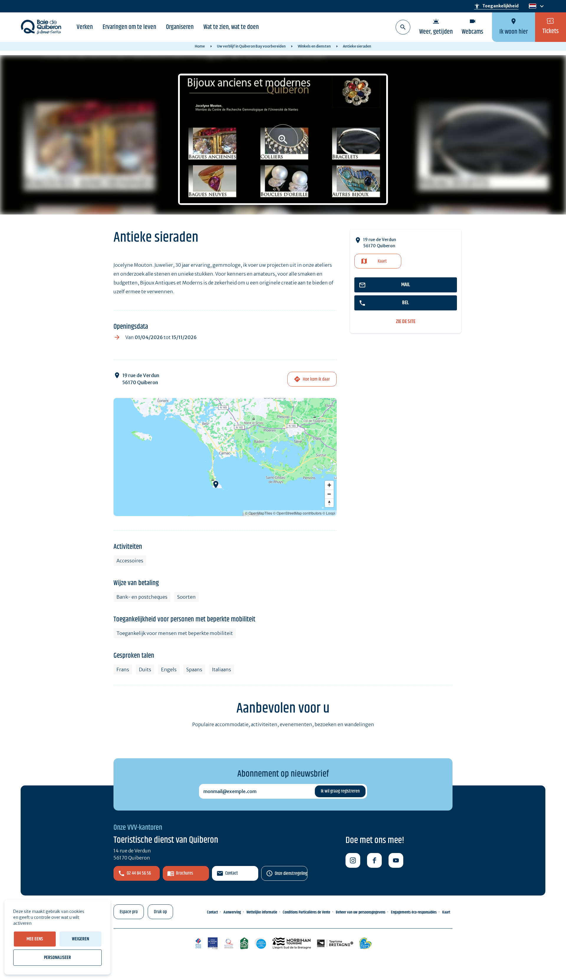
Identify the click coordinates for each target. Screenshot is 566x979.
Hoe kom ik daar (316, 379)
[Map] (225, 457)
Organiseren (180, 27)
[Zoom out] (329, 494)
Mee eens (35, 939)
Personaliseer (57, 957)
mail (405, 285)
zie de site (405, 322)
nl (531, 6)
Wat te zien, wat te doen (231, 27)
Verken (85, 27)
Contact (231, 873)
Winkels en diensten (314, 46)
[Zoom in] (329, 485)
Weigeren (80, 939)
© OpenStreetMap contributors (297, 512)
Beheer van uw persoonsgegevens (360, 912)
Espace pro (129, 912)
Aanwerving (232, 912)
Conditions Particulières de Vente (306, 912)
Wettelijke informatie (261, 912)
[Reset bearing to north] (329, 502)
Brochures (184, 873)
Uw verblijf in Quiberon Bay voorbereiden (251, 46)
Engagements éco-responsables (414, 912)
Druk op (160, 912)
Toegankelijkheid (496, 6)
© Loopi (329, 512)
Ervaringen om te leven (129, 27)
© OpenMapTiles (258, 512)
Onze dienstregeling (291, 873)
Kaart (382, 261)
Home (200, 46)
